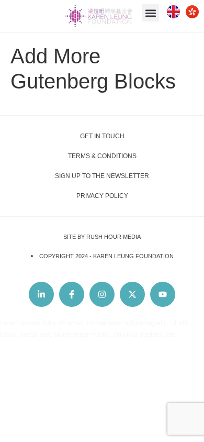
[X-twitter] (132, 294)
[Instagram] (102, 294)
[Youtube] (162, 294)
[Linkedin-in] (41, 294)
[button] (150, 12)
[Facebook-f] (71, 294)
